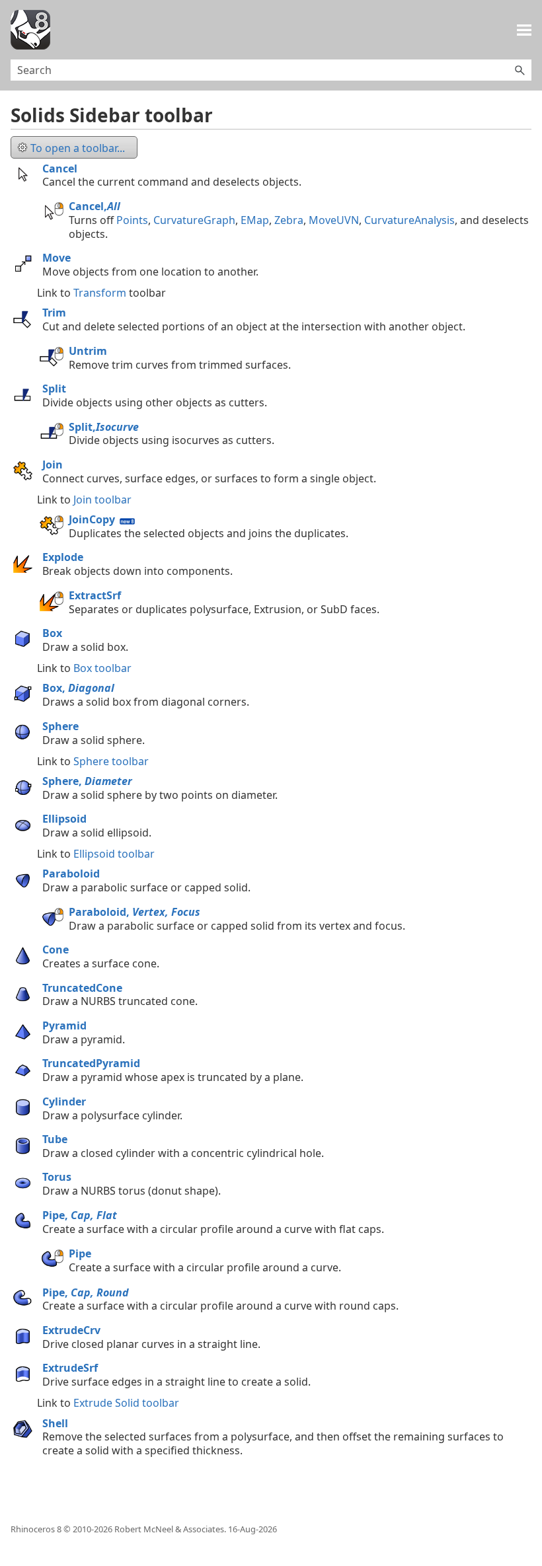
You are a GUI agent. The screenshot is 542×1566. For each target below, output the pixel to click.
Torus (56, 1177)
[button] (519, 70)
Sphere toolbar (111, 761)
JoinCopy (92, 519)
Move (56, 257)
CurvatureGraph (194, 220)
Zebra (288, 220)
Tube (54, 1139)
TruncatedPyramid (91, 1063)
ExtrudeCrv (71, 1330)
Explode (62, 557)
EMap (255, 220)
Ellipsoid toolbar (114, 853)
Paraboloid (71, 873)
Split (54, 388)
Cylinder (64, 1101)
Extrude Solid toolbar (126, 1403)
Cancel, (94, 206)
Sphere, (87, 781)
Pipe (80, 1253)
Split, (104, 427)
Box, (78, 688)
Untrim (88, 351)
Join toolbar (102, 499)
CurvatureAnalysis (409, 220)
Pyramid (64, 1025)
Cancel (59, 168)
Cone (55, 949)
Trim (54, 312)
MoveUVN (334, 220)
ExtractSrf (95, 595)
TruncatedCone (82, 988)
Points (132, 220)
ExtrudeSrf (70, 1368)
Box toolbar (102, 668)
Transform (99, 292)
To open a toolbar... (77, 148)
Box (52, 633)
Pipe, (79, 1215)
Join (52, 464)
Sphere (60, 726)
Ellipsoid (64, 818)
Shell (55, 1423)
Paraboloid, (134, 912)
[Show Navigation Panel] (524, 30)
